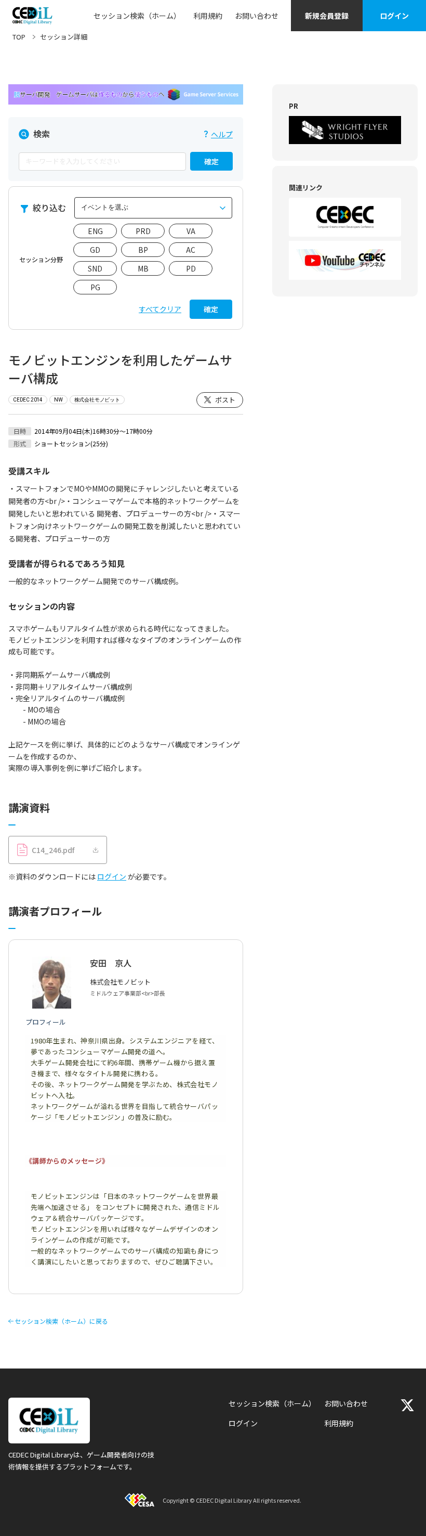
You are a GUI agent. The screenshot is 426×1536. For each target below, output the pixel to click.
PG (95, 287)
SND (95, 268)
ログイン (394, 15)
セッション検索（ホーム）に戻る (61, 1321)
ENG (95, 231)
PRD (143, 231)
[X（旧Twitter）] (407, 1405)
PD (191, 268)
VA (191, 231)
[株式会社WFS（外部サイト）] (345, 130)
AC (190, 249)
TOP (18, 37)
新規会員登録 (327, 15)
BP (143, 249)
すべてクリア (160, 309)
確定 (211, 161)
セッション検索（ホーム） (137, 15)
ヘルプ (222, 134)
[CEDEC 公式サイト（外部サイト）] (345, 217)
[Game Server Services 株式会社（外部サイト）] (125, 94)
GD (95, 249)
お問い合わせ (256, 15)
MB (143, 268)
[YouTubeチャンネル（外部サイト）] (345, 260)
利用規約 (207, 15)
